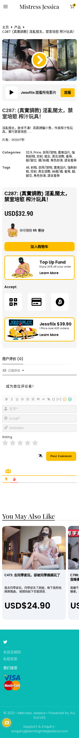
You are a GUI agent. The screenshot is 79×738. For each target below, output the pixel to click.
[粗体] (6, 399)
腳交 (29, 175)
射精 (34, 167)
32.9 (29, 152)
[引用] (38, 399)
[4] (27, 443)
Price (37, 152)
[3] (20, 443)
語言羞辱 (70, 160)
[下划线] (17, 399)
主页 (5, 27)
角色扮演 (56, 160)
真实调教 (58, 156)
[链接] (48, 399)
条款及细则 (12, 652)
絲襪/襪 (57, 171)
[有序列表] (27, 399)
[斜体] (11, 399)
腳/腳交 (31, 160)
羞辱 (69, 156)
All (27, 167)
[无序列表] (32, 399)
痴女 (47, 156)
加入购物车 (39, 246)
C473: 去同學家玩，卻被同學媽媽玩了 (32, 575)
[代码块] (43, 399)
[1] (5, 443)
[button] (39, 60)
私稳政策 (10, 659)
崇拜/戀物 (49, 152)
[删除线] (22, 399)
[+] (59, 399)
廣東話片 (64, 152)
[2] (12, 443)
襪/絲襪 (43, 160)
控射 (40, 156)
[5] (35, 443)
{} (53, 399)
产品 (17, 27)
